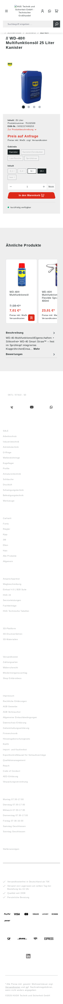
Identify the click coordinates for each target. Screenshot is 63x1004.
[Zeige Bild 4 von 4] (39, 107)
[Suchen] (56, 24)
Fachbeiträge (9, 605)
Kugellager (8, 463)
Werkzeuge (8, 501)
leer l (12, 177)
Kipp (5, 534)
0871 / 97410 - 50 (17, 395)
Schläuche (8, 479)
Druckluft (7, 484)
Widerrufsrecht (10, 667)
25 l (42, 171)
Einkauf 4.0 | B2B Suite (15, 589)
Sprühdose (31, 158)
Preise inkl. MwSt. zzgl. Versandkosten (27, 140)
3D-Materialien (10, 639)
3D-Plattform (9, 628)
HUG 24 (7, 595)
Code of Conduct (11, 771)
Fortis (6, 523)
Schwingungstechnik (13, 490)
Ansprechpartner (11, 579)
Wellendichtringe (11, 458)
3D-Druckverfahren (12, 634)
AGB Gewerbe (10, 706)
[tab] (31, 341)
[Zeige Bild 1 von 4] (23, 107)
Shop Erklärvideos (12, 678)
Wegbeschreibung (12, 584)
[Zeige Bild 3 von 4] (34, 107)
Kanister (13, 152)
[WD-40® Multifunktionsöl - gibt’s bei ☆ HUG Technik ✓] (31, 87)
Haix (5, 550)
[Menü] (6, 11)
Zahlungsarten (10, 662)
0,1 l (12, 171)
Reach (6, 765)
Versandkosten (10, 657)
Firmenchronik (10, 733)
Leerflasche (15, 158)
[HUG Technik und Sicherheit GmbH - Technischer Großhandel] (24, 11)
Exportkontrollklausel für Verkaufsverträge (24, 755)
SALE (5, 431)
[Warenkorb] (56, 11)
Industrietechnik (11, 442)
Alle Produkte (10, 556)
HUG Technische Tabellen (16, 611)
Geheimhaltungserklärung (16, 728)
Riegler (6, 529)
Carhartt (7, 518)
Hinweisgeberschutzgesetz (16, 739)
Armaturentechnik (12, 474)
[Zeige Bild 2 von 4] (29, 107)
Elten (5, 545)
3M (4, 540)
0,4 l (22, 171)
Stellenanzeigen (11, 849)
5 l (32, 171)
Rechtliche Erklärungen (15, 701)
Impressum (8, 696)
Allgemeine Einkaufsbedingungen (20, 717)
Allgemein (8, 561)
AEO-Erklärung (10, 776)
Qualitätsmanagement (14, 760)
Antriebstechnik (11, 447)
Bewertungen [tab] (14, 354)
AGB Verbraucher (12, 712)
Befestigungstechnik (13, 495)
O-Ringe (7, 452)
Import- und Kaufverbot (15, 749)
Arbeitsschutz (10, 436)
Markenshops (11, 513)
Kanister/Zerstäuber (33, 152)
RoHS (6, 744)
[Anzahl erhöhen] (44, 186)
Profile (6, 468)
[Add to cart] (31, 317)
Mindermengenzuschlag (15, 673)
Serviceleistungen (12, 600)
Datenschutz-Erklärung (14, 722)
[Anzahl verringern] (11, 186)
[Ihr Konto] (42, 11)
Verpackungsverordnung (15, 782)
